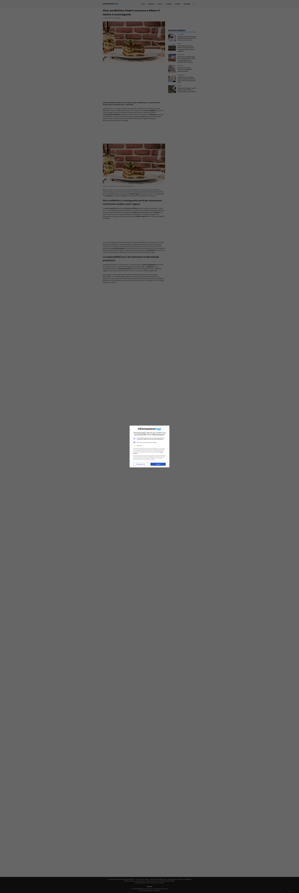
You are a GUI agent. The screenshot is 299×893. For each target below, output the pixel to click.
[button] (149, 446)
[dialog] (149, 446)
